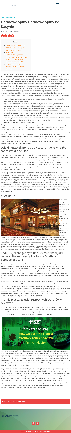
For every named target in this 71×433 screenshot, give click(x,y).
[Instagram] (37, 423)
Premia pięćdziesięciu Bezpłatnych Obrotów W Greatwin (15, 66)
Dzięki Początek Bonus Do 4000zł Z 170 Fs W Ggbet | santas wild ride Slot (15, 47)
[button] (2, 35)
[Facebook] (33, 423)
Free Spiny (9, 52)
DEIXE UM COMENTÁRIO (13, 401)
